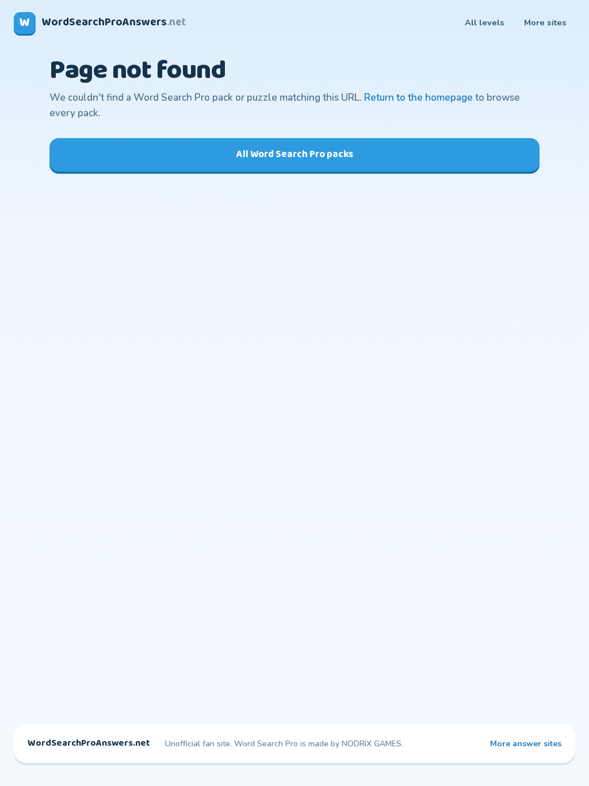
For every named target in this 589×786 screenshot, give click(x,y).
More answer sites (525, 743)
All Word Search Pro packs (294, 154)
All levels (484, 22)
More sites (545, 22)
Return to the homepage (418, 97)
